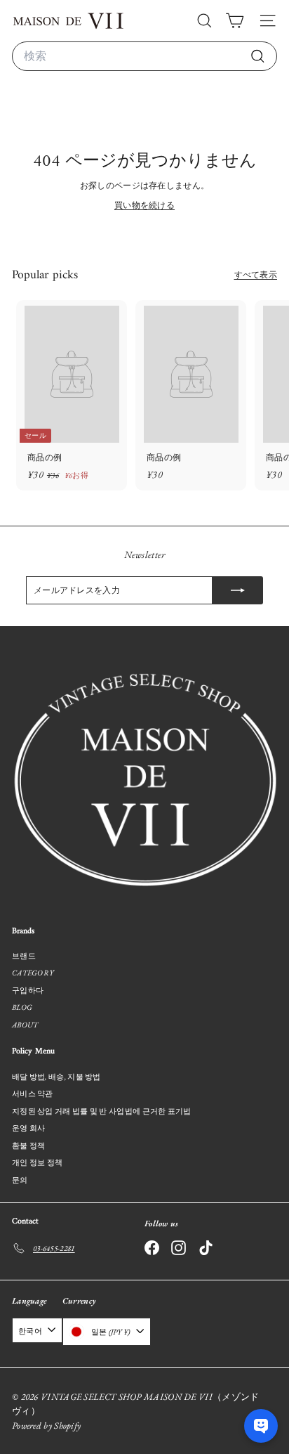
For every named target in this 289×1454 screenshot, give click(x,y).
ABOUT (25, 1025)
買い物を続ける (144, 205)
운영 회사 (29, 1128)
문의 (20, 1180)
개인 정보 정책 (37, 1162)
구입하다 (27, 990)
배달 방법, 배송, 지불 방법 (56, 1077)
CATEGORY (32, 973)
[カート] (234, 20)
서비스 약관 (32, 1093)
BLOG (22, 1007)
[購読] (238, 590)
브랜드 (24, 956)
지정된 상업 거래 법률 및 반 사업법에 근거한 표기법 (101, 1111)
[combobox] (144, 56)
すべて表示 (256, 274)
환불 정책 (29, 1145)
